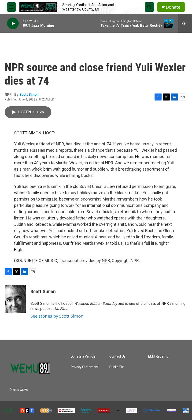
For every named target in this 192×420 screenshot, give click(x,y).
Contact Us (117, 356)
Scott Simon (28, 94)
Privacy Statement (84, 367)
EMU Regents (158, 356)
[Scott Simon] (15, 299)
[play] (13, 23)
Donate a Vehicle (83, 356)
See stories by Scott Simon (56, 316)
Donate (173, 7)
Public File (116, 367)
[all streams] (185, 23)
